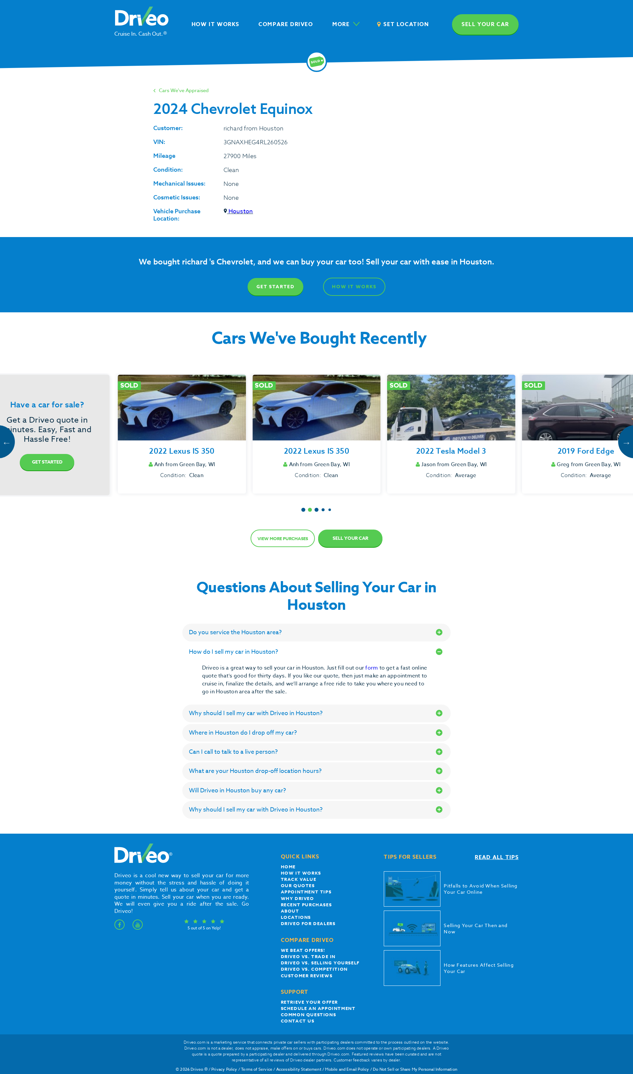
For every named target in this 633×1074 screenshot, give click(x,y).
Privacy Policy (224, 1069)
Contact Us (298, 1021)
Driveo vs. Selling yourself (320, 963)
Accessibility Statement (298, 1069)
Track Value (298, 879)
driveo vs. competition (314, 969)
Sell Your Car (350, 538)
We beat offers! (303, 950)
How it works (301, 873)
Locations (296, 917)
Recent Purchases (306, 905)
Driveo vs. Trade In (308, 956)
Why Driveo (297, 898)
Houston (240, 211)
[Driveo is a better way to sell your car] (141, 862)
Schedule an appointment (318, 1008)
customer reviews (307, 976)
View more (282, 538)
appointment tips (306, 892)
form (372, 668)
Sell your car (485, 24)
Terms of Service (256, 1069)
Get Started (275, 286)
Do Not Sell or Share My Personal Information (415, 1069)
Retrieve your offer (309, 1002)
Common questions (308, 1015)
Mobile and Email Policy (347, 1069)
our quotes (298, 885)
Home (288, 867)
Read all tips (497, 857)
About (290, 911)
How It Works (354, 286)
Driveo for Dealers (308, 923)
